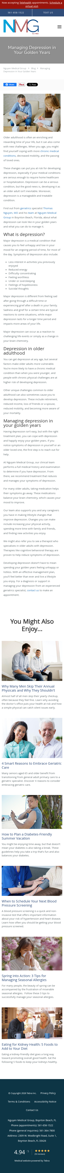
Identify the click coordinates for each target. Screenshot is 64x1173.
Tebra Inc (31, 1093)
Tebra (46, 1160)
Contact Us (32, 1110)
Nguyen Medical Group (14, 68)
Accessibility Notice (45, 1101)
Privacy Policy (48, 1093)
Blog (33, 68)
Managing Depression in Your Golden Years (26, 70)
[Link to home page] (27, 27)
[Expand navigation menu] (59, 27)
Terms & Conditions (19, 1101)
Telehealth (25, 2)
